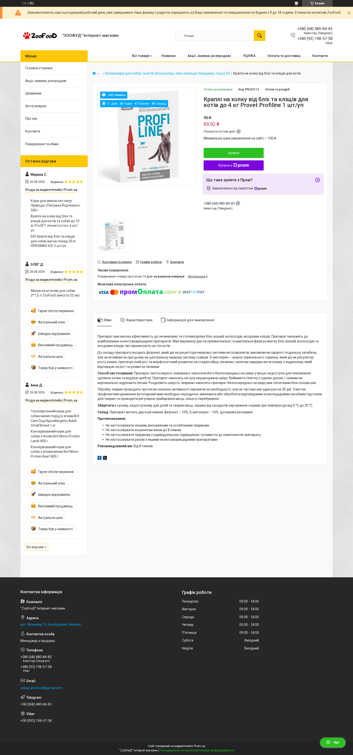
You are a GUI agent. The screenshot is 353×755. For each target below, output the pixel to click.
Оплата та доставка (284, 56)
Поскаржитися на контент (177, 750)
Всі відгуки (35, 547)
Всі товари (140, 56)
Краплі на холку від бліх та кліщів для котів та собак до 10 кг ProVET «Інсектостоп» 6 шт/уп (55, 223)
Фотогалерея (35, 106)
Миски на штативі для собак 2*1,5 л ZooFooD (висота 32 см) (55, 293)
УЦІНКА (249, 56)
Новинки (168, 56)
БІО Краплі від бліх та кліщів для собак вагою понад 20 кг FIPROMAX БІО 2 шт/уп (53, 241)
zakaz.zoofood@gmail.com (41, 688)
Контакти (320, 56)
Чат (336, 742)
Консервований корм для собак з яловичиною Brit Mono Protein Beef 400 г (54, 451)
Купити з (225, 165)
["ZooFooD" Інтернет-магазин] (39, 35)
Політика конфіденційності (215, 750)
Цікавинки (33, 93)
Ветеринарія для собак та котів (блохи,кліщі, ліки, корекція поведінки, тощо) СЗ (167, 73)
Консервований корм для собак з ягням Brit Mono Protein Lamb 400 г (55, 436)
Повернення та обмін (42, 144)
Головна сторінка (38, 68)
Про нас (31, 118)
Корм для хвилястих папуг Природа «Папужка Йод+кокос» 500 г (55, 205)
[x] (105, 458)
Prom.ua (199, 746)
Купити (233, 153)
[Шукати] (259, 35)
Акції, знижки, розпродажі (209, 56)
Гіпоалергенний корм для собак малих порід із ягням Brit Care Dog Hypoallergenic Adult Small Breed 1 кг (55, 418)
